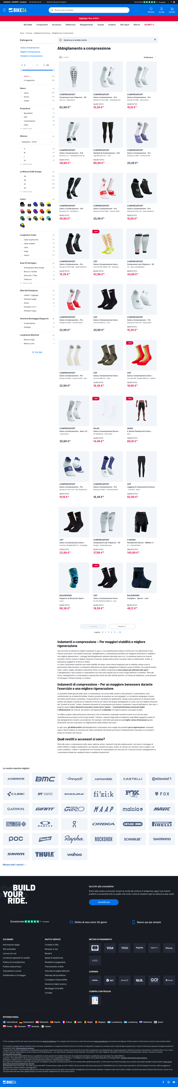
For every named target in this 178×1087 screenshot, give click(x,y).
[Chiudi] (155, 39)
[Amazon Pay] (154, 948)
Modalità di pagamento (55, 962)
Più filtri (38, 352)
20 (120, 632)
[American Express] (125, 948)
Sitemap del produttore (55, 975)
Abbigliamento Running (42, 33)
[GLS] (140, 980)
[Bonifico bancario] (95, 960)
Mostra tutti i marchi (13, 864)
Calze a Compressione (29, 48)
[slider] (21, 70)
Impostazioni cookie (12, 971)
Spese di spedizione (54, 958)
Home (22, 33)
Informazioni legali (11, 944)
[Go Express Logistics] (154, 980)
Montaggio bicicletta (54, 988)
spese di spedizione (49, 1041)
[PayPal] (140, 948)
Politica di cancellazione (14, 962)
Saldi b (82, 18)
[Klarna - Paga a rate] (169, 948)
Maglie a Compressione (30, 52)
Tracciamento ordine (54, 966)
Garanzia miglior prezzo (56, 984)
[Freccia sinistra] (60, 76)
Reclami (48, 953)
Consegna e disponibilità (56, 979)
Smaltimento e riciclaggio (14, 975)
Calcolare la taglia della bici (57, 971)
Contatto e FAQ (51, 944)
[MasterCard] (95, 948)
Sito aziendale (9, 949)
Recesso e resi (51, 949)
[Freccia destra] (86, 76)
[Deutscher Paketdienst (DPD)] (110, 980)
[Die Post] (125, 980)
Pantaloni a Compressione (31, 56)
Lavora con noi (9, 953)
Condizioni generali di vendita (16, 958)
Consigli (48, 993)
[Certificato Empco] (95, 1000)
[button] (37, 88)
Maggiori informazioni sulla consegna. (134, 1058)
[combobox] (137, 57)
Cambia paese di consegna (24, 1048)
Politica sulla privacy (12, 966)
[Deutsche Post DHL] (95, 980)
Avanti (121, 626)
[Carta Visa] (110, 948)
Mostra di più (27, 128)
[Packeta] (169, 980)
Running (29, 33)
